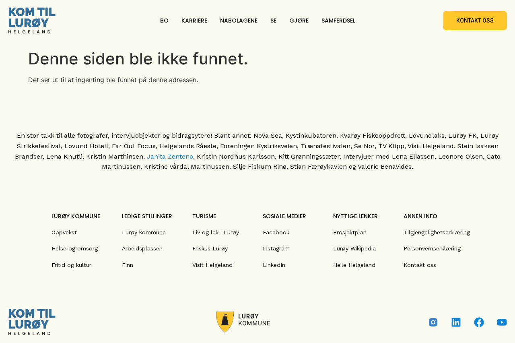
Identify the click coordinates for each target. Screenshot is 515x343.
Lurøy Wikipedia (354, 248)
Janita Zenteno (170, 156)
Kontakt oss (420, 265)
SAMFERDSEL (338, 21)
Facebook (276, 232)
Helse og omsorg (75, 248)
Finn (127, 265)
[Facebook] (479, 322)
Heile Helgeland (354, 265)
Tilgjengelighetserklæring (437, 232)
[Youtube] (502, 322)
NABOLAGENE (239, 21)
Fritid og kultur (71, 265)
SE (273, 21)
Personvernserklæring (432, 248)
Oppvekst (64, 232)
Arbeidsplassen (142, 248)
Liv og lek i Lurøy (215, 232)
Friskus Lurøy (210, 248)
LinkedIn (274, 265)
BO (164, 21)
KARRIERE (194, 21)
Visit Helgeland (212, 265)
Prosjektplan (350, 232)
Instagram (276, 248)
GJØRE (299, 21)
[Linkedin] (456, 322)
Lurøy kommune (144, 232)
